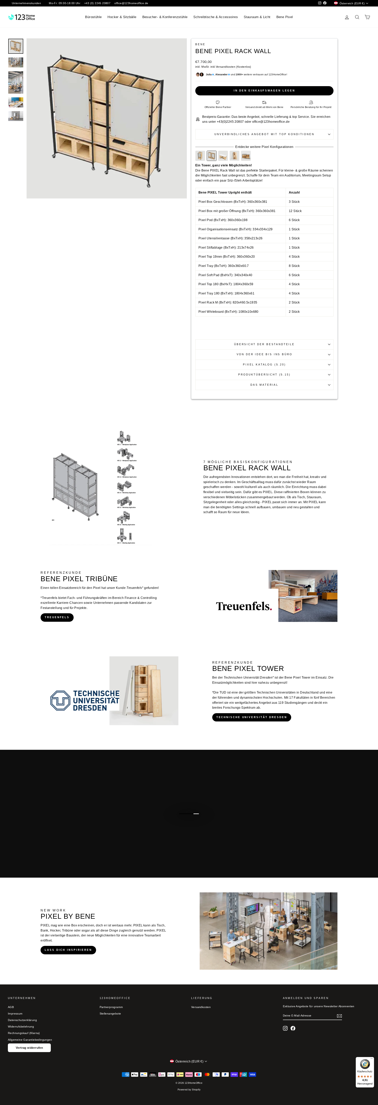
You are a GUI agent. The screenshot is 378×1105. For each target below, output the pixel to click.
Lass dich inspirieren (68, 949)
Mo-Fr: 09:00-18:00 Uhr (64, 3)
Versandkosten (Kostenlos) (233, 66)
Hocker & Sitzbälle (121, 17)
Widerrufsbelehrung (21, 1026)
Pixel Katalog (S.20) (264, 364)
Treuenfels (57, 617)
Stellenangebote (110, 1013)
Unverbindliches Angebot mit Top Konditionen (264, 134)
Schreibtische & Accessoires (215, 17)
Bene (200, 44)
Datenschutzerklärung (22, 1020)
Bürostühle (93, 17)
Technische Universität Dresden (251, 717)
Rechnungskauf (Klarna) (24, 1033)
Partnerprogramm (111, 1007)
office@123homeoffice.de (131, 3)
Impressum (15, 1013)
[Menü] (371, 1059)
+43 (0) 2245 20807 (97, 3)
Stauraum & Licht (257, 17)
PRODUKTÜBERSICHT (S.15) (264, 374)
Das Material (264, 384)
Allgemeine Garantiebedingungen (30, 1039)
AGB (11, 1007)
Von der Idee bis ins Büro (264, 354)
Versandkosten (201, 1007)
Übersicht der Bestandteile (264, 344)
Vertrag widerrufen (29, 1047)
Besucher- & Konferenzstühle (165, 17)
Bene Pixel (284, 17)
